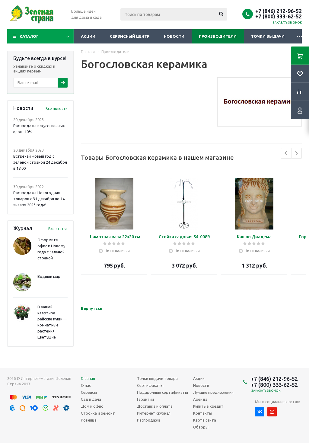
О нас (86, 385)
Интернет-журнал (153, 413)
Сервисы (89, 392)
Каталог (29, 36)
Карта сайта (204, 420)
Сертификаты (150, 385)
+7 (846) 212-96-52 (278, 11)
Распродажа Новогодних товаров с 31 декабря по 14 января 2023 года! (39, 199)
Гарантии (145, 399)
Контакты (202, 413)
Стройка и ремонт (98, 413)
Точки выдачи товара (157, 378)
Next (296, 153)
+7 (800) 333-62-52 (278, 16)
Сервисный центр (129, 36)
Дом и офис (92, 406)
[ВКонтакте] (259, 411)
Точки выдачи (268, 36)
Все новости (57, 109)
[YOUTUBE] (272, 411)
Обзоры (201, 427)
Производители (218, 36)
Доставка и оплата (155, 406)
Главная (88, 378)
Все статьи (58, 229)
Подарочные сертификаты (162, 392)
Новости (174, 36)
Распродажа (148, 420)
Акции (88, 36)
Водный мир (48, 276)
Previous (286, 153)
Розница (89, 420)
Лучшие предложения (213, 392)
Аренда (200, 399)
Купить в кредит (208, 406)
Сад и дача (91, 399)
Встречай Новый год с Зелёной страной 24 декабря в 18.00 (40, 162)
